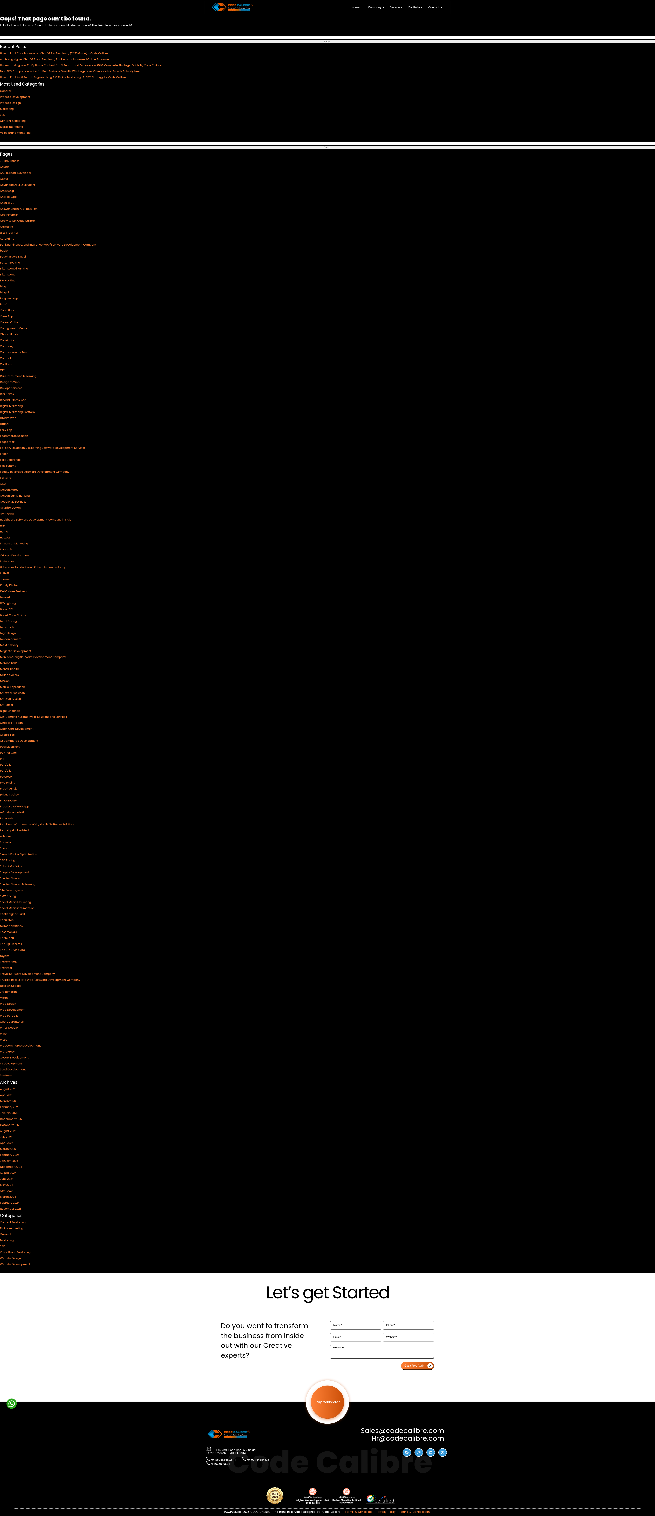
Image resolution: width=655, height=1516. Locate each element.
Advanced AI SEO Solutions (17, 185)
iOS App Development (15, 555)
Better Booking (10, 263)
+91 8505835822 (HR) (224, 1460)
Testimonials (8, 932)
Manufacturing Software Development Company (33, 657)
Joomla (5, 579)
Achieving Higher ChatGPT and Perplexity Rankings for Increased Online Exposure (54, 59)
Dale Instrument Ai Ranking (18, 376)
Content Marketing (13, 121)
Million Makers (9, 675)
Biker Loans (7, 274)
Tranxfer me (8, 962)
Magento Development (15, 651)
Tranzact (6, 968)
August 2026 (8, 1089)
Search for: (7, 33)
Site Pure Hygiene (11, 890)
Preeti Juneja (8, 789)
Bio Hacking (7, 280)
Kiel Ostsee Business (13, 591)
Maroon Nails (8, 663)
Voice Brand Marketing (15, 133)
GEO (3, 484)
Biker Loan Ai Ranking (14, 269)
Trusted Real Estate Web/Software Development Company (40, 980)
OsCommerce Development (19, 741)
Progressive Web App (14, 806)
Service (395, 7)
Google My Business (13, 502)
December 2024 (11, 1167)
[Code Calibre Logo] (232, 10)
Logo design (8, 633)
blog (3, 286)
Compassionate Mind (14, 352)
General (5, 91)
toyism (4, 956)
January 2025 (9, 1161)
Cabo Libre (7, 310)
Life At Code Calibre (13, 615)
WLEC (4, 1040)
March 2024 (8, 1197)
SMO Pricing (8, 896)
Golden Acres (9, 490)
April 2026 (6, 1095)
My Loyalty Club (10, 699)
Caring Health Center (14, 328)
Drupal (4, 424)
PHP (2, 759)
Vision (4, 998)
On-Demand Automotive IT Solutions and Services (33, 717)
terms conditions (11, 926)
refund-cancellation (13, 812)
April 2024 (6, 1191)
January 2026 (9, 1113)
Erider (4, 454)
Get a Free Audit (414, 1365)
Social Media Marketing (15, 902)
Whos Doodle (9, 1028)
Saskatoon (7, 842)
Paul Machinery (10, 747)
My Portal (6, 705)
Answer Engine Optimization (19, 209)
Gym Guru (7, 514)
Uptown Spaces (10, 986)
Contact (434, 7)
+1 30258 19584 (220, 1464)
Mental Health (9, 669)
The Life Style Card (12, 950)
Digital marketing (11, 127)
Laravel (5, 597)
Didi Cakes (7, 394)
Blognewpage (9, 298)
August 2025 (8, 1131)
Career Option (9, 322)
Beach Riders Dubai (13, 257)
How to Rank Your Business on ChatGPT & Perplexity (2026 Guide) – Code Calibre (54, 53)
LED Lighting (8, 603)
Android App (8, 197)
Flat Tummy (8, 466)
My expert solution (12, 693)
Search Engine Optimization (18, 854)
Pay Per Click (8, 753)
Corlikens (6, 364)
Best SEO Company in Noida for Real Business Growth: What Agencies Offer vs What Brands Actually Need (70, 71)
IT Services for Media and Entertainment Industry (33, 567)
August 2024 (8, 1173)
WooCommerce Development (20, 1046)
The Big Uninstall (11, 944)
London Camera (10, 639)
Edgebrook (7, 442)
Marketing (7, 109)
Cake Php (6, 316)
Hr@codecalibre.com (408, 1438)
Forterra (5, 478)
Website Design (10, 103)
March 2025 (8, 1149)
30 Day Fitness (9, 161)
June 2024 (7, 1179)
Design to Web (10, 382)
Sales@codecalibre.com (402, 1431)
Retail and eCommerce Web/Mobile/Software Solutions (37, 824)
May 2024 (6, 1185)
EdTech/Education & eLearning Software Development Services (42, 448)
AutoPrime (7, 239)
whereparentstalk (12, 1022)
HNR (2, 526)
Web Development (13, 1010)
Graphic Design (10, 508)
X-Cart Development (14, 1058)
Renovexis (6, 818)
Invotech (6, 549)
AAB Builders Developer (15, 173)
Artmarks (6, 227)
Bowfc (4, 304)
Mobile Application (12, 687)
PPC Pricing (7, 783)
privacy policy (9, 795)
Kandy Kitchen (9, 585)
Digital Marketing (11, 406)
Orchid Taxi (7, 735)
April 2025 (6, 1143)
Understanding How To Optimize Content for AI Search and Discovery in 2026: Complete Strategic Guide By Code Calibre (81, 65)
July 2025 (6, 1137)
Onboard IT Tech (11, 723)
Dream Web (8, 418)
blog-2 (4, 292)
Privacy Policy (386, 1512)
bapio (4, 251)
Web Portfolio (9, 1016)
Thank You (7, 938)
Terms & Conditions (358, 1512)
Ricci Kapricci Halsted (14, 830)
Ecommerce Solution (14, 436)
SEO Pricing (7, 860)
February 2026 (9, 1107)
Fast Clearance (10, 460)
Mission (5, 681)
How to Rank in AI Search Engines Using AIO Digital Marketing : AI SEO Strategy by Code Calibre (63, 77)
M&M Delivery (9, 645)
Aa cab (5, 167)
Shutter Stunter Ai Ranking (17, 884)
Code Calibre (332, 1512)
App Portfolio (9, 215)
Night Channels (10, 711)
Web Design (8, 1004)
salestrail (6, 836)
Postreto (6, 777)
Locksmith (7, 627)
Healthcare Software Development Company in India (35, 520)
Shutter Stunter (10, 878)
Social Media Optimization (17, 908)
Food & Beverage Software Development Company (34, 472)
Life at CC (6, 609)
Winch (4, 1034)
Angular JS (7, 203)
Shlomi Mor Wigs (11, 866)
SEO (2, 115)
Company (374, 7)
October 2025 (9, 1125)
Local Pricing (8, 621)
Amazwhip (7, 191)
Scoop (4, 848)
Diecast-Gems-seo (13, 400)
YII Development (11, 1063)
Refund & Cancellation (414, 1512)
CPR (2, 370)
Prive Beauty (8, 800)
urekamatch (8, 992)
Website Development (15, 97)
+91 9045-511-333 (257, 1460)
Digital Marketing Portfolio (17, 412)
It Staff (4, 573)
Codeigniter (8, 340)
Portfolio (414, 7)
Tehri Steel (7, 920)
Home (356, 7)
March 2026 (8, 1101)
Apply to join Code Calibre (17, 221)
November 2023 (10, 1209)
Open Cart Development (17, 729)
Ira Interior (7, 561)
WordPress (7, 1052)
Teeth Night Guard (12, 914)
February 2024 (10, 1203)
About (4, 179)
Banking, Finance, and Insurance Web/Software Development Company (48, 245)
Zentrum (6, 1075)
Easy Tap (6, 430)
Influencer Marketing (14, 543)
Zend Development (13, 1069)
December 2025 (11, 1119)
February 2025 (9, 1155)
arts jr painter (9, 233)
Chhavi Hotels (9, 334)
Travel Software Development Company (27, 974)
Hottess (5, 537)
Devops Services (11, 388)
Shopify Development (14, 872)
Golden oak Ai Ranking (15, 496)
